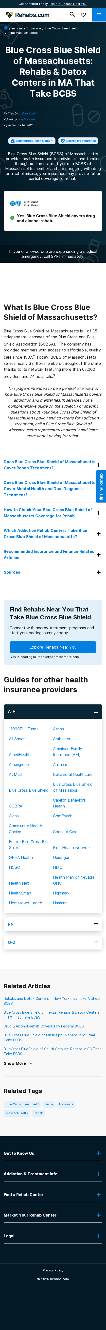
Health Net (19, 883)
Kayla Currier (27, 119)
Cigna (14, 815)
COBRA (15, 806)
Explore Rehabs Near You (53, 647)
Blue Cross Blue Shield (28, 790)
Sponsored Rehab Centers (34, 141)
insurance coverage (26, 28)
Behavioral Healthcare (72, 774)
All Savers (17, 738)
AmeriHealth (20, 754)
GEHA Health (21, 857)
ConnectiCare (65, 831)
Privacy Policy (53, 1270)
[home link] (6, 28)
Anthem (60, 764)
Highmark (61, 893)
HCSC (14, 867)
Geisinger (61, 857)
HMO (58, 867)
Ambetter (61, 738)
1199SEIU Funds (23, 728)
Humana (60, 902)
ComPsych (62, 815)
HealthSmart (20, 893)
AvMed (15, 774)
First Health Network (72, 847)
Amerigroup (19, 764)
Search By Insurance (81, 141)
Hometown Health (25, 902)
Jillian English (28, 113)
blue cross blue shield (61, 28)
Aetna (58, 728)
